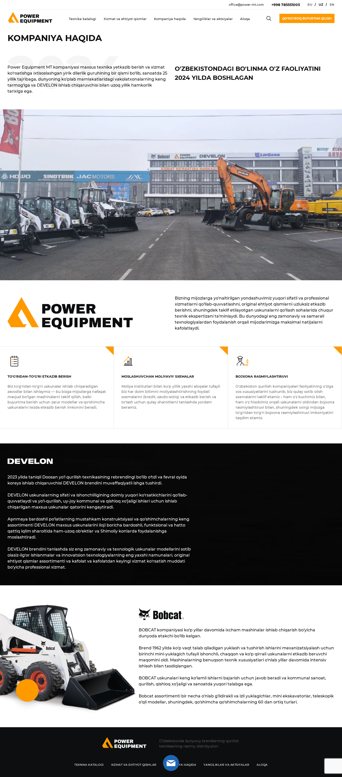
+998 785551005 (285, 5)
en (332, 5)
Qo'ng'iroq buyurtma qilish (307, 18)
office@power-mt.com (246, 5)
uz (321, 5)
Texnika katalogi (82, 19)
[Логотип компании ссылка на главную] (124, 743)
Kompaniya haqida (170, 19)
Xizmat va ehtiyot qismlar (125, 19)
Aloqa (245, 19)
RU (309, 5)
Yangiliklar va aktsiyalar (213, 19)
